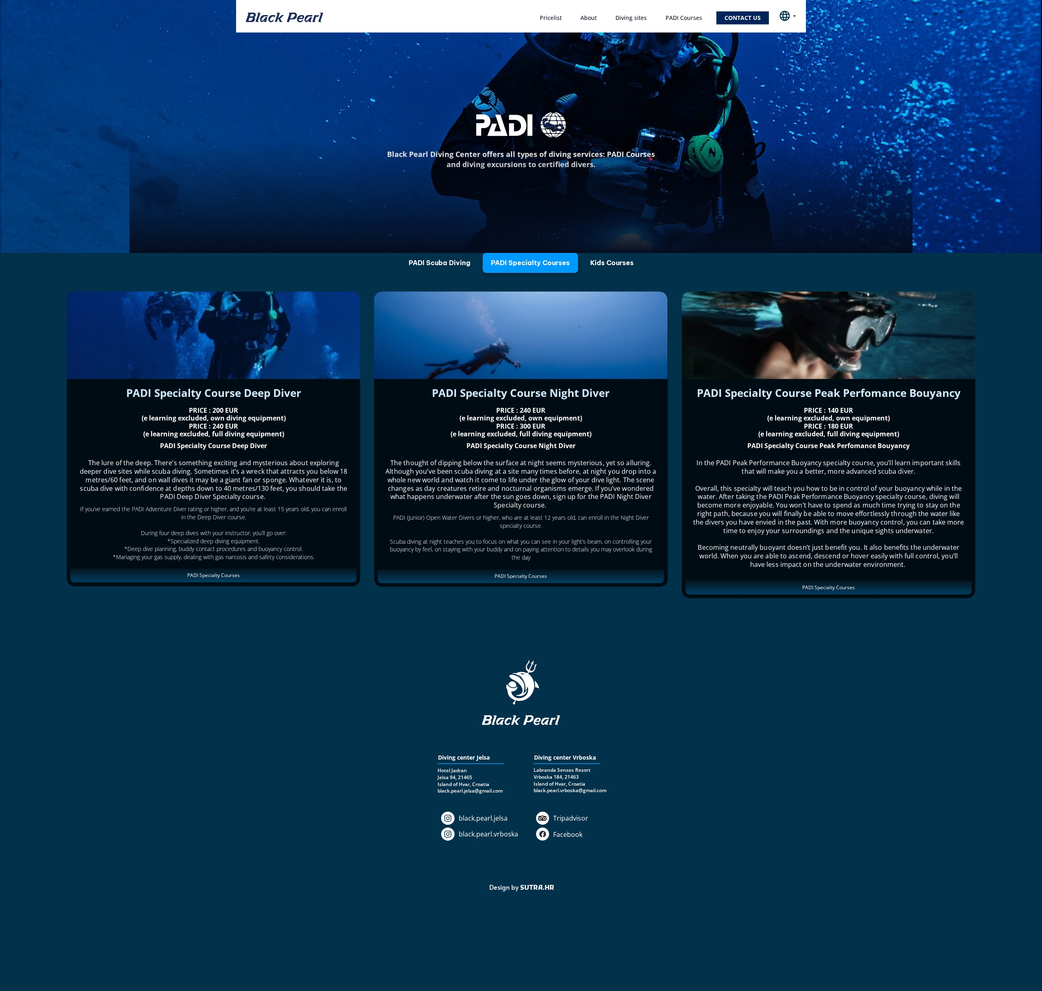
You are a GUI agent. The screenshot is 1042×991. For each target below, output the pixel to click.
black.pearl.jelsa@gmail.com (470, 790)
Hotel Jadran (452, 770)
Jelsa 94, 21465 (455, 777)
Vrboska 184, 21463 (556, 776)
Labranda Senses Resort (562, 770)
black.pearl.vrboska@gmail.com (570, 790)
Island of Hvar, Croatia (559, 783)
